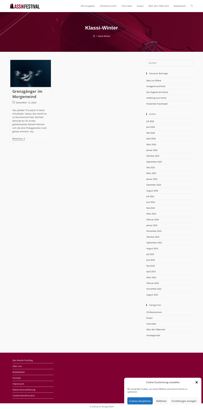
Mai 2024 (150, 208)
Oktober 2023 (152, 236)
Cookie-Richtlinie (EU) (24, 395)
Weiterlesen (18, 139)
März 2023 (151, 277)
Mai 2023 (150, 265)
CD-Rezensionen (154, 312)
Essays (149, 317)
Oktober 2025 (152, 155)
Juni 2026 (150, 126)
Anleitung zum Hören (156, 97)
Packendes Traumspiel (156, 103)
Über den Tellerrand (155, 329)
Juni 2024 (150, 202)
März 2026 (151, 144)
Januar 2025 (151, 179)
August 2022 (152, 294)
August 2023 (152, 248)
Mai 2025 (150, 167)
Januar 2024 (151, 225)
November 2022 (153, 288)
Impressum (18, 383)
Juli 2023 (150, 254)
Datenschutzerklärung (24, 389)
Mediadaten (19, 372)
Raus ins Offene (153, 80)
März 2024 (151, 213)
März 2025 (151, 173)
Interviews (151, 323)
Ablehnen (161, 401)
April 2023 (151, 271)
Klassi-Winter (104, 36)
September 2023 (154, 242)
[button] (196, 382)
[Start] (94, 36)
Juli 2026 (150, 121)
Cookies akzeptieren (140, 401)
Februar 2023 (152, 283)
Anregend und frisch (155, 86)
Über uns (17, 366)
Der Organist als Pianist (157, 92)
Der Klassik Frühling (23, 360)
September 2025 (154, 161)
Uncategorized (153, 335)
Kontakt (17, 377)
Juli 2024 (150, 196)
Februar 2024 (152, 219)
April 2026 (151, 138)
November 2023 (153, 231)
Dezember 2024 (153, 184)
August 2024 (152, 190)
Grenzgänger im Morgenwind (27, 94)
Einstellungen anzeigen (184, 401)
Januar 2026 (151, 150)
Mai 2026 (150, 132)
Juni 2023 (150, 259)
